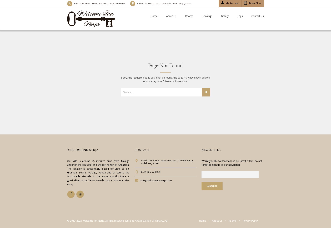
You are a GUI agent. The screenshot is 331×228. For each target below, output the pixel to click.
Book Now (255, 3)
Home (202, 220)
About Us (217, 220)
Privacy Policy (250, 220)
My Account (232, 3)
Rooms (232, 220)
